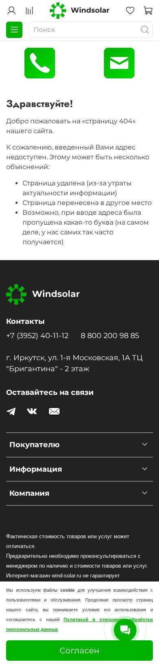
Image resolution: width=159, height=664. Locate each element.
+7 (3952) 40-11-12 (37, 335)
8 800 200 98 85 (110, 335)
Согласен (79, 650)
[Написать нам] (119, 63)
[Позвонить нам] (39, 63)
